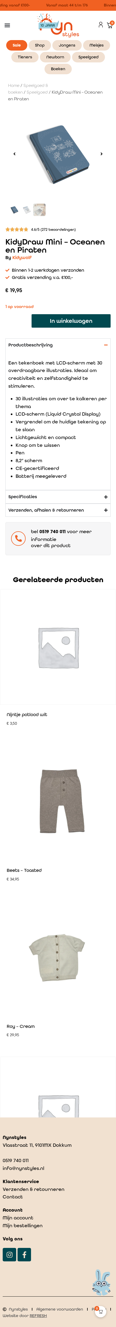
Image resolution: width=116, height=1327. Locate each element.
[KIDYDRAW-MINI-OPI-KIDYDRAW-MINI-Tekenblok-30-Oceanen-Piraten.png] (58, 154)
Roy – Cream (21, 1026)
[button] (7, 25)
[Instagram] (9, 1254)
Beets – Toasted (24, 870)
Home (13, 85)
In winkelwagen (71, 320)
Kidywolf (22, 257)
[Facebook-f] (24, 1254)
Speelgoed (37, 92)
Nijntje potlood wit (27, 714)
